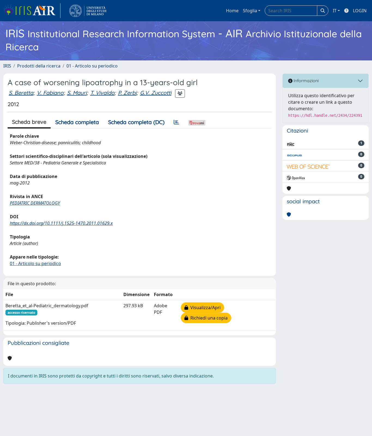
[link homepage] (31, 10)
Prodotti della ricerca (38, 66)
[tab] (176, 122)
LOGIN (360, 11)
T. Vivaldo (102, 92)
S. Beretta (21, 92)
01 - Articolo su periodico (92, 66)
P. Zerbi (127, 92)
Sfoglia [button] (250, 11)
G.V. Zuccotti (155, 92)
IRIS (7, 66)
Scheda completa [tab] (77, 122)
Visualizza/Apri (204, 308)
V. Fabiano (50, 92)
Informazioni (305, 80)
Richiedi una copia (208, 318)
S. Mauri (77, 92)
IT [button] (335, 11)
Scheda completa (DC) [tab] (136, 122)
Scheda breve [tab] (29, 121)
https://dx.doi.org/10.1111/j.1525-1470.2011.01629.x (61, 223)
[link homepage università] (88, 10)
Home (232, 11)
